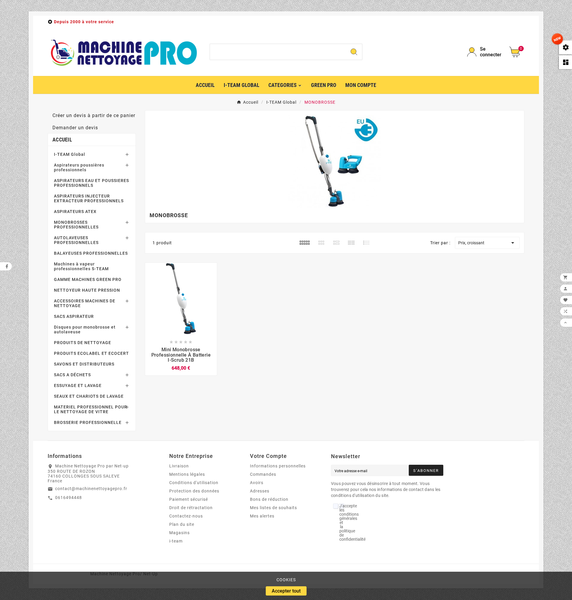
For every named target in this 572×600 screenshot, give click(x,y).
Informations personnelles (278, 466)
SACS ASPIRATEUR (74, 316)
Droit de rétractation (191, 507)
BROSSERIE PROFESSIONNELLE (88, 422)
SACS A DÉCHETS (72, 374)
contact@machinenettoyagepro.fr (91, 488)
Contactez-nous (186, 516)
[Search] (354, 52)
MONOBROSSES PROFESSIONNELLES (76, 224)
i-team (176, 541)
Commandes (263, 474)
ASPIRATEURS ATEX (75, 211)
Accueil (62, 139)
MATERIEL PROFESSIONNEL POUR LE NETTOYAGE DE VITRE (90, 409)
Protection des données (194, 491)
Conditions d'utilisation (193, 482)
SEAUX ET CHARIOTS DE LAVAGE (89, 396)
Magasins (179, 532)
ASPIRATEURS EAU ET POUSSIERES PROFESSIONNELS (91, 183)
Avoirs (256, 482)
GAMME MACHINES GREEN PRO (88, 279)
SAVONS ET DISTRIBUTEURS (84, 364)
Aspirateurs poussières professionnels (79, 167)
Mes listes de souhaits (273, 507)
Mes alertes (262, 516)
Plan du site (181, 524)
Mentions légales (187, 474)
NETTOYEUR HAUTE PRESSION (87, 290)
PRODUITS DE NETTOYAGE (82, 342)
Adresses (259, 491)
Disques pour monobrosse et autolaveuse (85, 329)
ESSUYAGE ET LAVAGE (78, 385)
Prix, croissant (487, 242)
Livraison (179, 466)
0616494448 (68, 497)
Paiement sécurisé (188, 499)
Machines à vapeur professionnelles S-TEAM (81, 266)
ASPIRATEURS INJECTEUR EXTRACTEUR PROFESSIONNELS (89, 198)
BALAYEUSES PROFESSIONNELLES (91, 253)
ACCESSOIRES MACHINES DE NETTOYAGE (84, 303)
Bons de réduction (269, 499)
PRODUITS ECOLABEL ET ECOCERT (91, 353)
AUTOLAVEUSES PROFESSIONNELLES (76, 240)
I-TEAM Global (69, 154)
